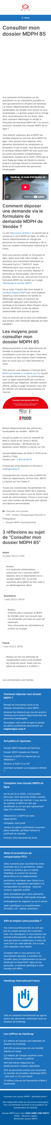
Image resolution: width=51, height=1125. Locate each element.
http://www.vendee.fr (20, 233)
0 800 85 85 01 (24, 459)
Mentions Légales (29, 1116)
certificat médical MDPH (14, 292)
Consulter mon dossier (17, 511)
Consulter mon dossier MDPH (17, 1096)
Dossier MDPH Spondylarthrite (21, 522)
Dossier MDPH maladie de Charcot (21, 752)
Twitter (17, 1116)
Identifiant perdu (39, 1096)
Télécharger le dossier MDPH (16, 283)
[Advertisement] (25, 65)
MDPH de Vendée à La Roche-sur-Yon (21, 373)
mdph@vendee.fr (11, 469)
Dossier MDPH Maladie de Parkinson (22, 748)
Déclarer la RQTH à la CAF (17, 764)
